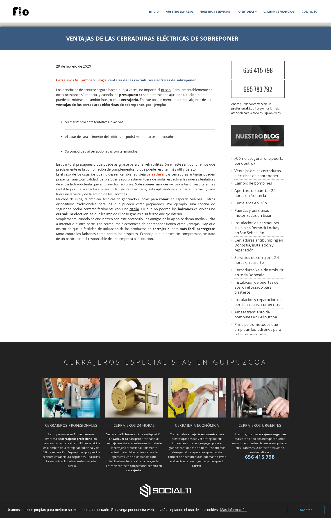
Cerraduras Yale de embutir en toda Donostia (258, 272)
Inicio (154, 12)
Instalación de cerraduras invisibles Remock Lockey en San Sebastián (257, 227)
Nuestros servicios (215, 12)
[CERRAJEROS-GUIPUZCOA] (17, 15)
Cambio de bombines (253, 183)
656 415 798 (258, 70)
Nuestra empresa (179, 12)
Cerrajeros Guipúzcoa (74, 80)
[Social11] (165, 490)
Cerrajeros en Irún (250, 202)
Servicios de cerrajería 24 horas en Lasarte (256, 260)
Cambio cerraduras (279, 12)
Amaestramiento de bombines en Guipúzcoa (255, 314)
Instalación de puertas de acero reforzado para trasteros (256, 287)
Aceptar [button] (306, 510)
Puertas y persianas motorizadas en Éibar (253, 213)
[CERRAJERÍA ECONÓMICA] (197, 416)
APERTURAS (246, 12)
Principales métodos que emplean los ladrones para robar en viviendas (257, 329)
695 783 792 (257, 89)
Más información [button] (233, 510)
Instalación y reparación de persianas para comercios (258, 302)
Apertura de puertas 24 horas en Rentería (255, 193)
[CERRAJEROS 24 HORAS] (134, 416)
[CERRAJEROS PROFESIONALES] (71, 416)
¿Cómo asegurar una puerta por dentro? (258, 161)
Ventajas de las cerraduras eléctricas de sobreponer (257, 173)
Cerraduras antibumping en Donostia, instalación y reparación (258, 245)
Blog (100, 80)
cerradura (155, 174)
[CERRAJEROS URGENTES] (260, 416)
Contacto (310, 12)
